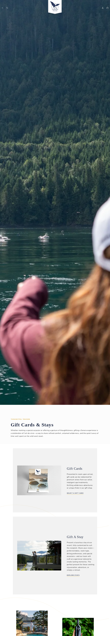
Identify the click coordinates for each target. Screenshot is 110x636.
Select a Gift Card (75, 493)
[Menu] (2, 7)
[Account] (102, 7)
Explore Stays (73, 575)
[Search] (7, 7)
